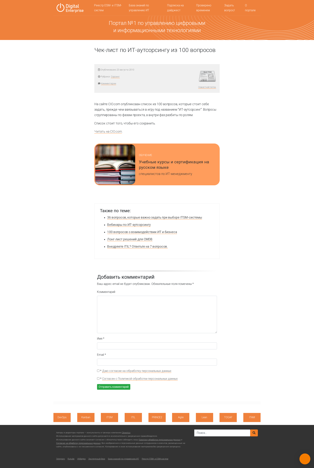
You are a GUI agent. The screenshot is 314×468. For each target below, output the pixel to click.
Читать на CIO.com (108, 131)
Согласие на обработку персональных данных (78, 443)
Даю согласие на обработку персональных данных (136, 371)
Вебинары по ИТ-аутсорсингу (129, 225)
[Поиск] (254, 432)
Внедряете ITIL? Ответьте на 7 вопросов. (137, 246)
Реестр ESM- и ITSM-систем (108, 8)
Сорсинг (115, 76)
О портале (250, 8)
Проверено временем (203, 8)
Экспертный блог (96, 459)
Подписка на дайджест (175, 8)
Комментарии (108, 83)
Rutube (71, 459)
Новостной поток (207, 87)
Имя (100, 338)
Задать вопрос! (229, 8)
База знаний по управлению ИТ (139, 8)
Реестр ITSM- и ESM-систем (155, 459)
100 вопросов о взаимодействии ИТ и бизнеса (142, 232)
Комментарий (106, 292)
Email (101, 354)
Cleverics (126, 432)
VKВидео (81, 459)
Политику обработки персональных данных (159, 440)
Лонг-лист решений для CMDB (129, 239)
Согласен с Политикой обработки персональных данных (140, 378)
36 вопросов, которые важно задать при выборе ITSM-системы (154, 217)
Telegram (60, 459)
